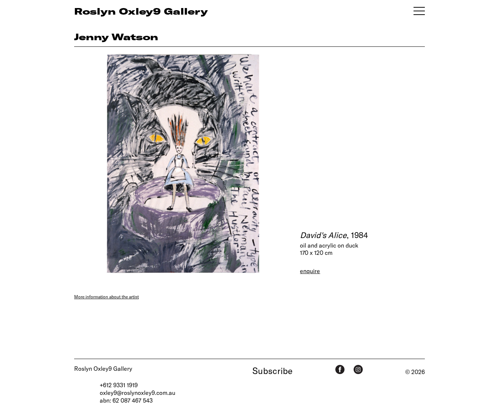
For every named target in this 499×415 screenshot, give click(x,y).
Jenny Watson (116, 36)
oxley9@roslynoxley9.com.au (137, 392)
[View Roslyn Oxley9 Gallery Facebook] (339, 369)
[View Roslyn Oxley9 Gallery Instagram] (358, 369)
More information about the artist (106, 296)
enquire (310, 270)
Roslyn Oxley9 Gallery (103, 368)
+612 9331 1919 (119, 384)
